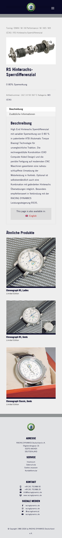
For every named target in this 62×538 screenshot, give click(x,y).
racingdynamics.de (33, 506)
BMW (16, 28)
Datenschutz (31, 465)
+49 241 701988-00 (33, 487)
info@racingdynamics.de (32, 492)
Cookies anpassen (31, 468)
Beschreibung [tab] (16, 109)
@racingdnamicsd (32, 511)
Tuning (9, 28)
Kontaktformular (31, 471)
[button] (50, 42)
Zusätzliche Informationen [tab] (22, 114)
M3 (44, 28)
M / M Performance (29, 28)
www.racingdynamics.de (33, 495)
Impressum (31, 462)
